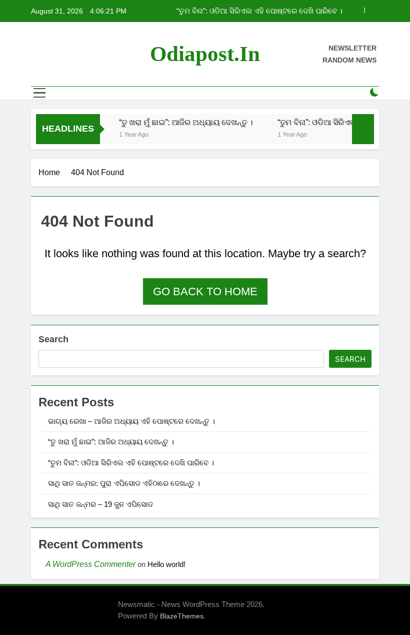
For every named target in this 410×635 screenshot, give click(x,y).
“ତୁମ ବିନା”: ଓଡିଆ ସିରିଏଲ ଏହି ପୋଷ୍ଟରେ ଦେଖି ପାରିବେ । (259, 11)
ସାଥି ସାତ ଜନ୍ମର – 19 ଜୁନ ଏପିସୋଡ (100, 504)
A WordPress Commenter (91, 564)
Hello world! (167, 564)
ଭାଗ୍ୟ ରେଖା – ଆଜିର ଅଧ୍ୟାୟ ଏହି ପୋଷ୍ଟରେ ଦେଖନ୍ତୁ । (131, 421)
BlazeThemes (182, 616)
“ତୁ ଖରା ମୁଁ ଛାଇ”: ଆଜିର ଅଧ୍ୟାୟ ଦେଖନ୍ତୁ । (182, 122)
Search (53, 339)
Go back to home (205, 291)
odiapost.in (205, 54)
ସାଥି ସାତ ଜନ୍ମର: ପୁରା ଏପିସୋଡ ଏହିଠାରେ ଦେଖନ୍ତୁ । (124, 483)
